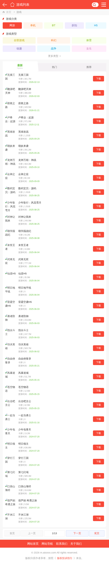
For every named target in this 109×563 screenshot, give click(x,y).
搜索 (95, 4)
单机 (33, 25)
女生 (89, 48)
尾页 (96, 533)
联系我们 (61, 543)
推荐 (89, 67)
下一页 (77, 533)
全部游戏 (19, 40)
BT (53, 25)
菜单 (104, 4)
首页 (12, 4)
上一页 (32, 533)
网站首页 (33, 543)
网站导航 (47, 543)
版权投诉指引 (64, 558)
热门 (54, 67)
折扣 (74, 25)
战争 (53, 48)
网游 (12, 25)
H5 (96, 25)
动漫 (19, 48)
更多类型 (53, 56)
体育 (89, 40)
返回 (4, 4)
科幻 (53, 40)
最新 (20, 66)
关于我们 (76, 543)
